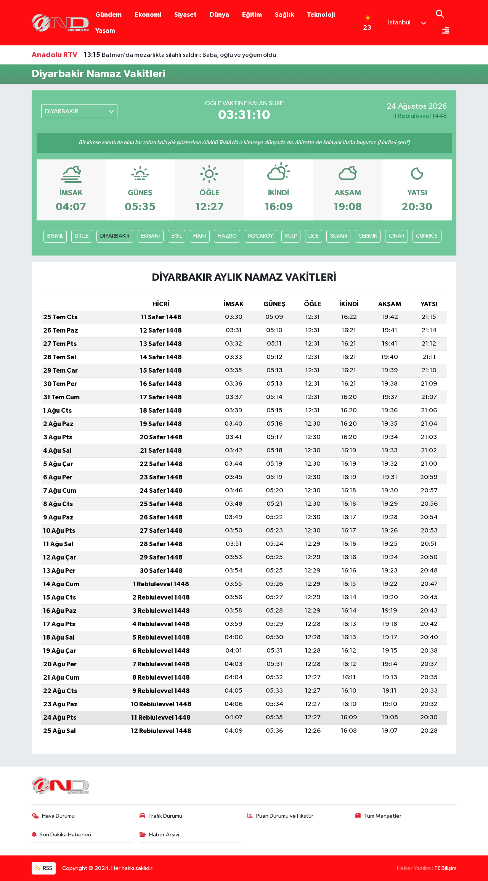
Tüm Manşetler (382, 816)
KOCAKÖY (260, 236)
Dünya (219, 14)
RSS (47, 868)
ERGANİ (150, 236)
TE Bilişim (445, 868)
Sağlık (284, 14)
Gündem (108, 14)
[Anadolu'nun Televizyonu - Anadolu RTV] (60, 22)
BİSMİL (55, 236)
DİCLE (81, 236)
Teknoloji (321, 14)
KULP (291, 236)
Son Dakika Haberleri (65, 835)
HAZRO (227, 236)
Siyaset (185, 14)
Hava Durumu (58, 816)
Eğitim (252, 14)
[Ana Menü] (442, 31)
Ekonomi (148, 14)
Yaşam (105, 30)
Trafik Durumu (165, 816)
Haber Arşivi (164, 835)
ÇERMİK (367, 236)
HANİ (199, 236)
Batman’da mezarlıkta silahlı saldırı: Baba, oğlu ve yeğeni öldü (180, 54)
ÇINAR (397, 236)
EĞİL (177, 236)
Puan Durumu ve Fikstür (284, 816)
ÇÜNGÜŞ (427, 236)
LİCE (313, 236)
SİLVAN (338, 236)
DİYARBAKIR (115, 236)
